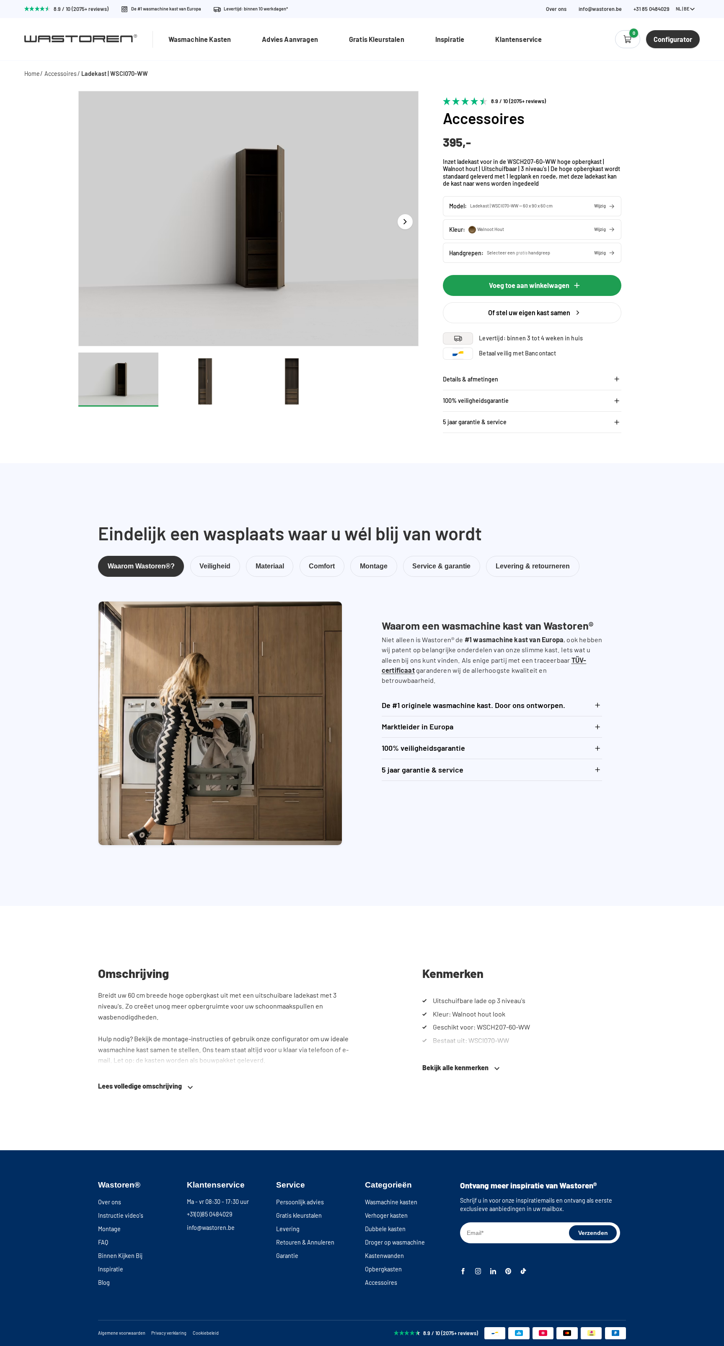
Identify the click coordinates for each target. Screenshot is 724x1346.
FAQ (103, 1242)
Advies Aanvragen (290, 39)
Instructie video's (120, 1215)
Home (32, 73)
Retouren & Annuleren (305, 1242)
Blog (104, 1282)
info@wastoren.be (600, 9)
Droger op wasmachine (395, 1242)
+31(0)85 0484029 (210, 1214)
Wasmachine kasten (391, 1202)
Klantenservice (518, 39)
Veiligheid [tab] (214, 566)
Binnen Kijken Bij (120, 1255)
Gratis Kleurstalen (376, 39)
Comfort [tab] (322, 566)
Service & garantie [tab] (441, 566)
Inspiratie (450, 39)
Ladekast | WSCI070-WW (114, 73)
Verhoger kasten (386, 1215)
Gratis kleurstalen (299, 1215)
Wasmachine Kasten (199, 39)
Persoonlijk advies (300, 1202)
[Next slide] (405, 221)
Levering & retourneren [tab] (533, 566)
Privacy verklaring (168, 1333)
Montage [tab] (374, 566)
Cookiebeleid (206, 1333)
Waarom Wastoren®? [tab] (141, 566)
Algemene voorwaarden (121, 1333)
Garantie (287, 1255)
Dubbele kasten (385, 1228)
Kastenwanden (384, 1255)
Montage (109, 1228)
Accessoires (60, 73)
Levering (288, 1228)
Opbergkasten (383, 1269)
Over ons (556, 9)
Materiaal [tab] (270, 566)
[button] (532, 206)
